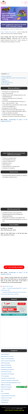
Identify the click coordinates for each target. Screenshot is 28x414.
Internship (21, 410)
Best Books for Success (7, 356)
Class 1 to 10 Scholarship (7, 358)
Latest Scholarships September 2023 (10, 382)
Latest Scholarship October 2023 (10, 380)
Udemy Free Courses (10, 32)
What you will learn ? (6, 76)
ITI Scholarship (5, 376)
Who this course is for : (7, 82)
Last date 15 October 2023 (8, 378)
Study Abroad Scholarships (8, 395)
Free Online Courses (6, 371)
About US (10, 410)
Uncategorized (5, 400)
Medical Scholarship (6, 387)
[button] (22, 2)
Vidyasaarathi (4, 402)
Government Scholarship (7, 374)
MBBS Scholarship (6, 384)
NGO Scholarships (6, 389)
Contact (16, 410)
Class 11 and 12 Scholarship (8, 361)
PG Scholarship (5, 393)
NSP (2, 391)
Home (2, 32)
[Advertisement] (14, 58)
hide (8, 73)
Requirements (5, 81)
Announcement (5, 354)
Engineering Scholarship (7, 369)
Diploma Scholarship (6, 367)
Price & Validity (5, 84)
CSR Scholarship (5, 363)
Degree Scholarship (6, 365)
